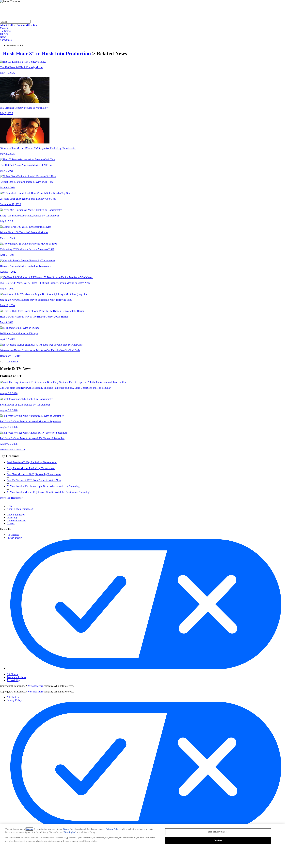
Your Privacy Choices (20, 672)
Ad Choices (13, 534)
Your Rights (69, 832)
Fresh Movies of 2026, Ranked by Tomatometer (32, 462)
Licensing (12, 517)
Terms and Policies (16, 677)
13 (8, 361)
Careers (11, 523)
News (3, 36)
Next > (14, 361)
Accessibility (13, 680)
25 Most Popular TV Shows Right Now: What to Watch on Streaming (43, 486)
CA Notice (12, 674)
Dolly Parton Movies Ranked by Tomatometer (31, 468)
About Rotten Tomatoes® (20, 509)
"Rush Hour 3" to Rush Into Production (46, 53)
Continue (218, 840)
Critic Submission (16, 514)
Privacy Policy (14, 537)
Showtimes (6, 39)
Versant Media (35, 686)
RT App (4, 34)
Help (9, 506)
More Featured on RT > (12, 449)
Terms (66, 829)
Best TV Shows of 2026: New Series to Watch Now (34, 480)
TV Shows (5, 31)
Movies (4, 28)
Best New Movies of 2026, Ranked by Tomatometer (34, 474)
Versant (29, 829)
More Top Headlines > (12, 497)
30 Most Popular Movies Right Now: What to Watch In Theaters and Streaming (48, 492)
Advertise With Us (16, 520)
